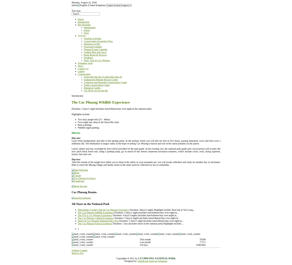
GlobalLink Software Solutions (152, 261)
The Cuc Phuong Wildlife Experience (96, 212)
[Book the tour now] (79, 186)
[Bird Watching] (80, 170)
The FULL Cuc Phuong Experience (95, 215)
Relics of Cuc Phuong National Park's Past (98, 221)
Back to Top (77, 253)
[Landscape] (78, 181)
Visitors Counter (79, 250)
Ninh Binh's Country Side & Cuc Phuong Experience (103, 210)
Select (74, 5)
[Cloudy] (76, 175)
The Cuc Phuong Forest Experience (95, 223)
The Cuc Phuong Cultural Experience (96, 218)
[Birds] (75, 173)
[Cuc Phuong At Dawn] (84, 178)
